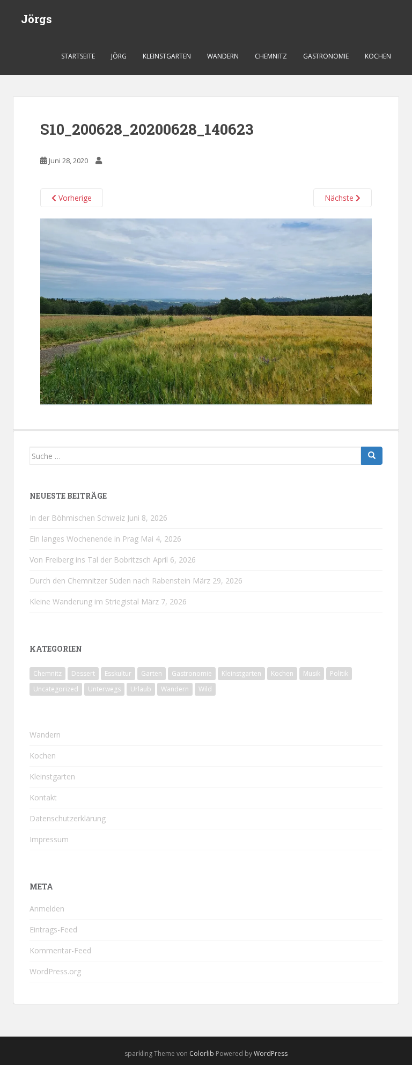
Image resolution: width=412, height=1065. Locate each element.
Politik (339, 673)
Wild (205, 689)
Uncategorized (55, 689)
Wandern (223, 56)
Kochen (378, 56)
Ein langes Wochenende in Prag (84, 539)
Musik (311, 673)
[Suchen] (371, 456)
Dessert (83, 673)
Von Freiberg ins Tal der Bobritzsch (90, 560)
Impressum (49, 839)
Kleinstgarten (167, 56)
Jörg (119, 56)
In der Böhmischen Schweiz (77, 518)
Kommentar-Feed (60, 950)
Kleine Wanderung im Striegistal (84, 601)
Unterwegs (104, 689)
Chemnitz (271, 56)
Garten (151, 673)
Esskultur (118, 673)
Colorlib (201, 1053)
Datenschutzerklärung (68, 818)
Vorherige (74, 198)
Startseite (78, 56)
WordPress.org (55, 971)
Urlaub (140, 689)
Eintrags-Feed (53, 929)
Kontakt (43, 797)
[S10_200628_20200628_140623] (206, 311)
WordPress (271, 1053)
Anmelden (47, 908)
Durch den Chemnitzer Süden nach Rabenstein (110, 580)
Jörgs (36, 19)
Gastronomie (326, 56)
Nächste (340, 198)
